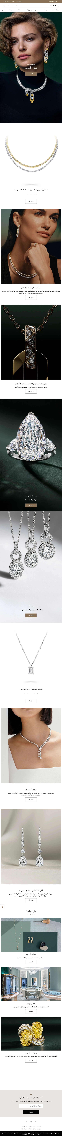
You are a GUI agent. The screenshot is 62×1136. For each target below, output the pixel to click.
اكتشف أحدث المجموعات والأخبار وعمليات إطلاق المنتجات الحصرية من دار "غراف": (31, 1101)
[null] (31, 156)
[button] (61, 156)
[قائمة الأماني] (8, 6)
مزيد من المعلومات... (26, 1134)
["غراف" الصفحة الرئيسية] (45, 6)
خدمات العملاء (39, 1126)
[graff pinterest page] (35, 1121)
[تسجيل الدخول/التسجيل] (12, 6)
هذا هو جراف (24, 1126)
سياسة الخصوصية (32, 1126)
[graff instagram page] (31, 1121)
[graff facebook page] (26, 1121)
